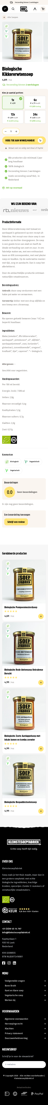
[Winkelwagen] (43, 9)
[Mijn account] (35, 9)
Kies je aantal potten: (12, 93)
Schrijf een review (16, 522)
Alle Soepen (12, 17)
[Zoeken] (13, 9)
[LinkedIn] (14, 963)
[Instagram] (9, 963)
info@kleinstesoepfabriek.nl (16, 932)
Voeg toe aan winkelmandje (20, 140)
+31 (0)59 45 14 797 (11, 928)
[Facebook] (3, 963)
